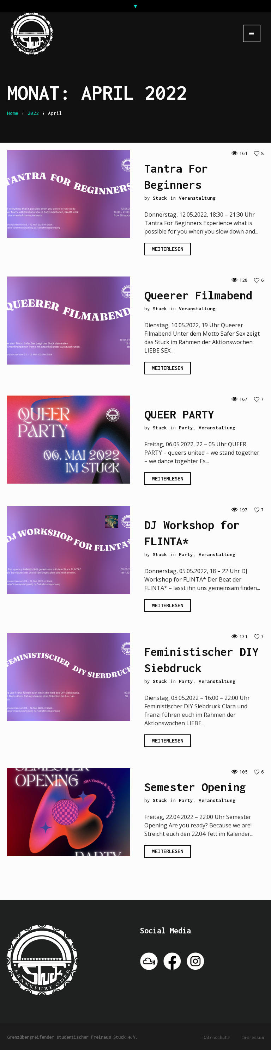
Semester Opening (195, 787)
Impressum (253, 1037)
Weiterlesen (167, 249)
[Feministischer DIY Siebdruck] (68, 676)
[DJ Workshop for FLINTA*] (68, 549)
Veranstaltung (197, 198)
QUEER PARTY (179, 414)
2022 (33, 113)
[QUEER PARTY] (68, 439)
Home (12, 113)
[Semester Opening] (68, 811)
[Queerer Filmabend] (68, 320)
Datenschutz (216, 1037)
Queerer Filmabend (198, 295)
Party (186, 427)
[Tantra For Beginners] (68, 193)
